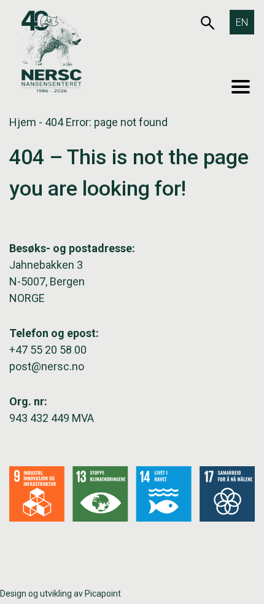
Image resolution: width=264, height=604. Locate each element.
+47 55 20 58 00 (48, 349)
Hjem (22, 122)
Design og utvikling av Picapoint (60, 593)
